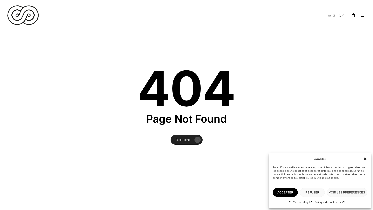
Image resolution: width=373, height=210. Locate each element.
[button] (365, 159)
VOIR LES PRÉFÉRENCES (347, 192)
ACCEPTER (285, 192)
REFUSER (312, 192)
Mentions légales (303, 202)
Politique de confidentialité (330, 202)
